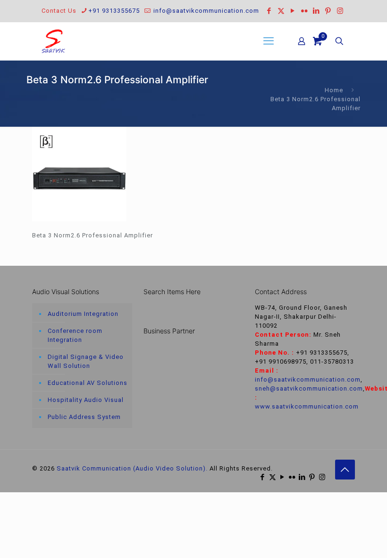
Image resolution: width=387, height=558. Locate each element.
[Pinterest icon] (328, 11)
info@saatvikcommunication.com (205, 10)
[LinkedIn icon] (316, 11)
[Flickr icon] (304, 11)
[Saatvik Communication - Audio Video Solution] (53, 41)
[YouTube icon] (292, 11)
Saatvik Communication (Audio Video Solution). (132, 468)
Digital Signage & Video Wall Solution (86, 361)
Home (334, 90)
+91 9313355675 (114, 10)
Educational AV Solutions (87, 382)
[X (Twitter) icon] (281, 11)
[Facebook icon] (269, 11)
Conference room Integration (75, 335)
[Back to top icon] (345, 470)
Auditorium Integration (83, 313)
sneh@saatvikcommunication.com (309, 388)
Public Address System (84, 416)
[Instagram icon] (340, 11)
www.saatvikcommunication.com (307, 406)
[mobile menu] (269, 41)
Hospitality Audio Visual (86, 399)
